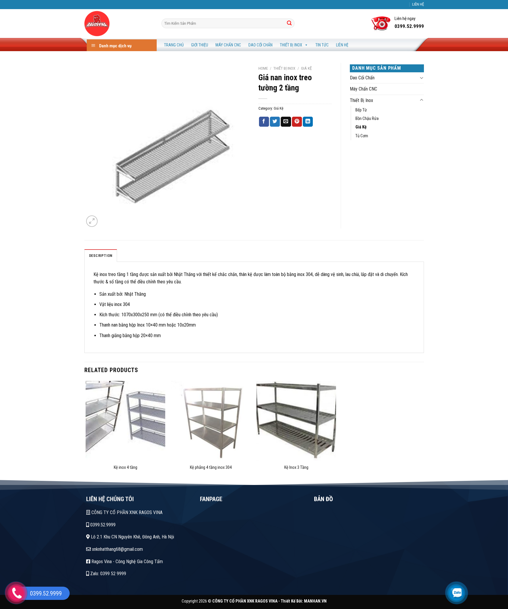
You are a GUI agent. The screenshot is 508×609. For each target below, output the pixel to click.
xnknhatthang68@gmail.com (117, 549)
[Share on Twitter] (275, 122)
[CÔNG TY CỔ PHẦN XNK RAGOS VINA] (118, 23)
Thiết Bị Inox (291, 45)
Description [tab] (101, 255)
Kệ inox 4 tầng (125, 467)
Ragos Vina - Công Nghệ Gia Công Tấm (126, 561)
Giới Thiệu (199, 45)
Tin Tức (322, 45)
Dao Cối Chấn (260, 45)
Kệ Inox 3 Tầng (296, 467)
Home (263, 68)
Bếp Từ (361, 110)
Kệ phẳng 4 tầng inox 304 (211, 467)
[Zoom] (92, 221)
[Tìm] (289, 24)
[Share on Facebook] (264, 122)
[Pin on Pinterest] (297, 122)
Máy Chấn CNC (228, 45)
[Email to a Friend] (286, 122)
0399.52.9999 (102, 525)
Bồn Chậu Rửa (367, 118)
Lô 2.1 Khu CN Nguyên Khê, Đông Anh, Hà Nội (132, 537)
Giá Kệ (306, 68)
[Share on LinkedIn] (308, 122)
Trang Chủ (174, 45)
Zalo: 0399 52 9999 (107, 573)
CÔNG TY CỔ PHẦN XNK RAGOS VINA (126, 512)
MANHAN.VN (315, 601)
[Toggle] (421, 77)
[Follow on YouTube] (410, 7)
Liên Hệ (342, 45)
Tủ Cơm (361, 135)
